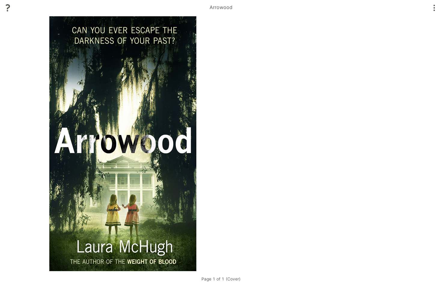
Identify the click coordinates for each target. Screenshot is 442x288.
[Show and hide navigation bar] (434, 7)
